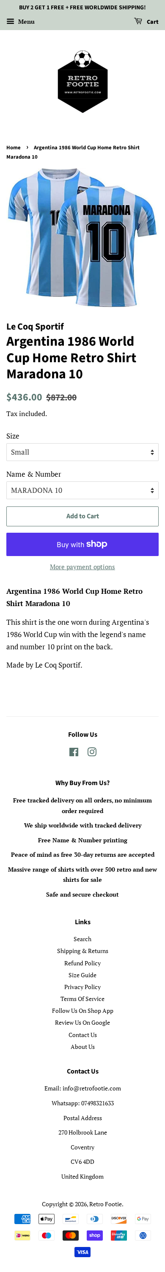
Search (82, 939)
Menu (25, 21)
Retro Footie (105, 1204)
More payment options (82, 566)
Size (12, 436)
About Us (83, 1047)
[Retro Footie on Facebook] (74, 753)
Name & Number (33, 474)
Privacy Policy (82, 987)
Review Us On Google (82, 1022)
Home (13, 147)
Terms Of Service (82, 999)
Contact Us (83, 1035)
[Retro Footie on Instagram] (91, 753)
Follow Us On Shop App (82, 1010)
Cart (152, 22)
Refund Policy (82, 963)
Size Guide (82, 975)
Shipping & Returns (82, 951)
